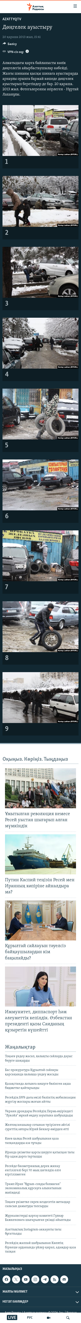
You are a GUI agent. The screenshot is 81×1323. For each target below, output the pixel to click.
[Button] (10, 45)
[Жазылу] (64, 1279)
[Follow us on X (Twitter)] (16, 1279)
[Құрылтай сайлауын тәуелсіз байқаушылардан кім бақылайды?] (40, 920)
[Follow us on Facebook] (6, 1279)
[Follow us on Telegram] (45, 1279)
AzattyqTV (11, 19)
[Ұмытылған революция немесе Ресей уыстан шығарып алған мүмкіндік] (40, 788)
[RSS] (54, 1279)
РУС (30, 1317)
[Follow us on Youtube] (26, 1279)
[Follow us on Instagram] (35, 1279)
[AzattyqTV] (48, 1318)
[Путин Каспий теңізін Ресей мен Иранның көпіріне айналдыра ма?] (40, 854)
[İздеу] (68, 1318)
